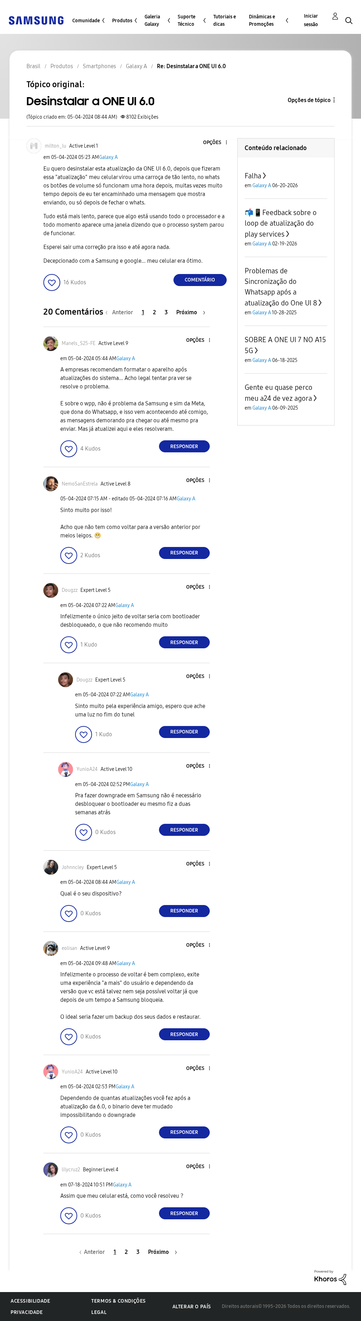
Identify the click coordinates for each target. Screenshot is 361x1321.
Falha (253, 176)
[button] (214, 142)
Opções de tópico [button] (309, 100)
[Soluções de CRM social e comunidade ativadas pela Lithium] (330, 1277)
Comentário (200, 280)
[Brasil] (35, 20)
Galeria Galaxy (152, 20)
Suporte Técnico (186, 20)
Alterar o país (191, 1307)
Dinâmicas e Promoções (262, 20)
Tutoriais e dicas (224, 20)
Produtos (122, 21)
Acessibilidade (30, 1301)
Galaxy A (108, 157)
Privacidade (27, 1312)
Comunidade (86, 21)
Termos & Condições (118, 1301)
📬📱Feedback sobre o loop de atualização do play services (281, 223)
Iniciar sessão (311, 20)
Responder (184, 447)
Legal (98, 1312)
